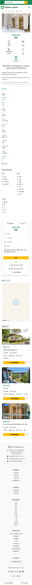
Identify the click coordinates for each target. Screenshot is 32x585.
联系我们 (16, 536)
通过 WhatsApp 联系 (17, 265)
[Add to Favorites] (27, 362)
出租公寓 (16, 493)
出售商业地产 (16, 480)
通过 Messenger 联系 (17, 269)
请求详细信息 (10, 223)
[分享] (24, 16)
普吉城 (16, 523)
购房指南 (16, 546)
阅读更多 (4, 89)
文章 (16, 541)
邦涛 (16, 505)
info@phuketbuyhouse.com (17, 459)
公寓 (13, 11)
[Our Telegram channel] (23, 571)
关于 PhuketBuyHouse (16, 534)
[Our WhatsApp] (9, 571)
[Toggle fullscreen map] (4, 285)
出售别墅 (16, 473)
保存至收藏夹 (17, 272)
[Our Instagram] (14, 571)
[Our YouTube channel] (20, 571)
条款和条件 (16, 551)
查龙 (16, 510)
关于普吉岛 (16, 544)
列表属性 (16, 539)
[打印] (27, 16)
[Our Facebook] (12, 571)
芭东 (16, 513)
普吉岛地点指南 (16, 549)
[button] (16, 525)
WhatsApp (25, 583)
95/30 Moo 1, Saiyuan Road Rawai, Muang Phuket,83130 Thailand (17, 452)
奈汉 (16, 508)
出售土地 (16, 478)
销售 (3, 158)
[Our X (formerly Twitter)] (17, 571)
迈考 (9, 11)
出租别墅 (16, 490)
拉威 (16, 503)
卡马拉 (16, 515)
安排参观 (23, 223)
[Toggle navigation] (29, 7)
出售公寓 (16, 475)
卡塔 (16, 520)
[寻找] (26, 2)
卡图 (16, 518)
